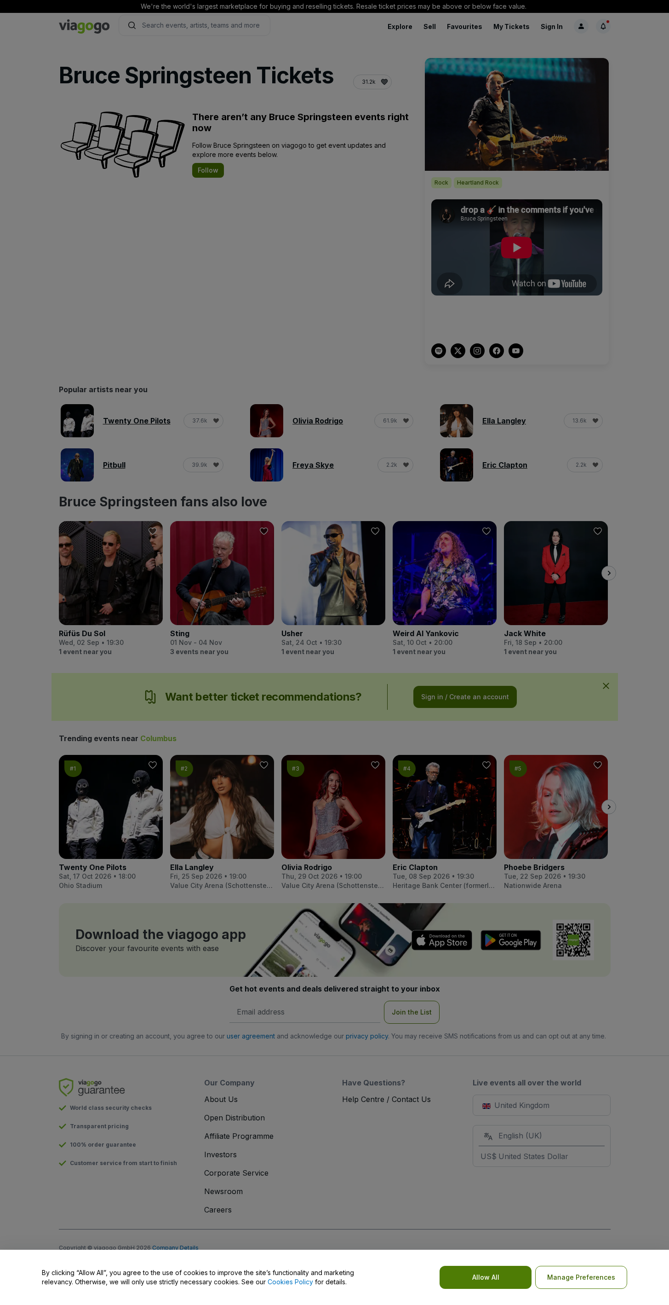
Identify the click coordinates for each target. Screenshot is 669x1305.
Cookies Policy (290, 1282)
